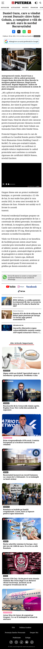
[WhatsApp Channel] (32, 642)
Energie (6, 403)
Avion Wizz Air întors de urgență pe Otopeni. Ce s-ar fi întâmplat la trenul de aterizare (20, 617)
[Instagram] (16, 642)
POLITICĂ (25, 7)
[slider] (11, 185)
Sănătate (7, 370)
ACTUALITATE (15, 7)
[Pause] (3, 184)
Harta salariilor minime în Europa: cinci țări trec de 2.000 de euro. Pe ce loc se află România (20, 546)
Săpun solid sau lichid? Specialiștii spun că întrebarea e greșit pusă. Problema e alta (21, 374)
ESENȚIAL (37, 36)
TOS (13, 627)
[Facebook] (11, 642)
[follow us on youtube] (10, 287)
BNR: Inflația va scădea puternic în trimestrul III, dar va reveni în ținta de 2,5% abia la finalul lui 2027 (27, 303)
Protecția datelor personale (15, 632)
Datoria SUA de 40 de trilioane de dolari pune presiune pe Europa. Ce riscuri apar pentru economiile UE (27, 317)
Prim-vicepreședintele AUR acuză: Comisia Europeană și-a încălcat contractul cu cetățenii (21, 442)
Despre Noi (34, 632)
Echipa (27, 637)
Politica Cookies (25, 627)
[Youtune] (26, 642)
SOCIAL (6, 472)
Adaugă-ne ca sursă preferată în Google (23, 41)
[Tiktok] (21, 642)
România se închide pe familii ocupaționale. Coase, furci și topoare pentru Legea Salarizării (18, 512)
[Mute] (6, 184)
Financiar (34, 7)
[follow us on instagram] (21, 287)
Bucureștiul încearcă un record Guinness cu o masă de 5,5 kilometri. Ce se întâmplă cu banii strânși (21, 477)
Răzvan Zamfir (26, 36)
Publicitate (17, 637)
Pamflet (6, 507)
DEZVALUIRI (5, 7)
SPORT (5, 576)
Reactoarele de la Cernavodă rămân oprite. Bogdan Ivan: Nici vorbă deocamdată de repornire (21, 408)
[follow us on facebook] (31, 287)
